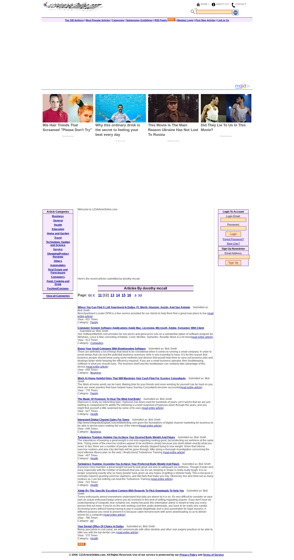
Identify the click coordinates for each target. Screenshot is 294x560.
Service (58, 249)
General (58, 220)
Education (58, 229)
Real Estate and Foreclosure (58, 271)
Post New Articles (205, 20)
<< (90, 295)
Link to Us (223, 20)
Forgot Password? (233, 239)
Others (58, 261)
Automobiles (58, 265)
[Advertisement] (147, 53)
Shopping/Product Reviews (58, 255)
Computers (96, 343)
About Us (222, 4)
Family (94, 322)
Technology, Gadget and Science (58, 244)
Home (204, 4)
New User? (233, 243)
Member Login (185, 20)
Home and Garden (58, 233)
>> (140, 295)
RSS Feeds (161, 20)
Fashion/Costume (58, 288)
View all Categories (58, 295)
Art (91, 520)
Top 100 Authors (74, 20)
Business (95, 372)
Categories (118, 20)
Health (94, 414)
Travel (58, 237)
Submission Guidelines (139, 20)
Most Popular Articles (98, 20)
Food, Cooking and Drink (58, 283)
